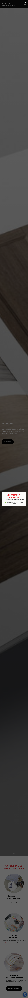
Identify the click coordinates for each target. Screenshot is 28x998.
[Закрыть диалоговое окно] (25, 2)
